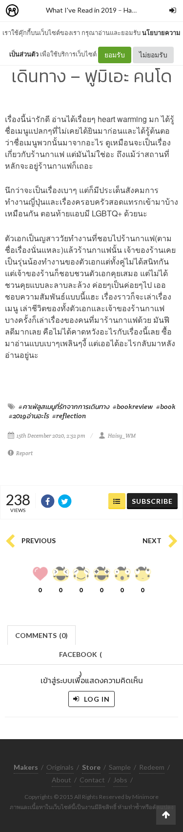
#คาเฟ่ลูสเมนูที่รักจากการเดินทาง (64, 406)
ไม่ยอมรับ (153, 55)
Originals (60, 767)
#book (166, 406)
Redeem (151, 767)
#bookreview (133, 406)
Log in (96, 699)
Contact (92, 780)
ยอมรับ (114, 55)
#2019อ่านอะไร (29, 415)
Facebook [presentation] (80, 657)
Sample (120, 767)
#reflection (69, 415)
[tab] (41, 634)
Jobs (120, 780)
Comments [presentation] (41, 635)
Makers (33, 11)
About (61, 780)
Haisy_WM (122, 435)
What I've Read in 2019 (81, 10)
